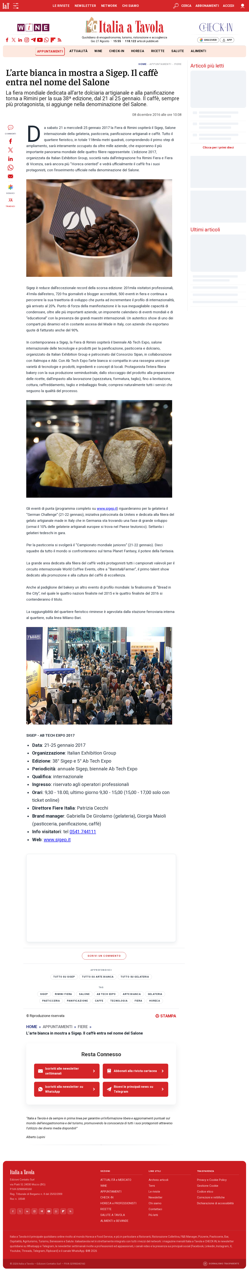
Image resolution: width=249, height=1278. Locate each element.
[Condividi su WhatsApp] (10, 167)
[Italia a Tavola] (124, 25)
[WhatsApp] (46, 40)
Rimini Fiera (63, 994)
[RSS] (60, 40)
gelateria (155, 994)
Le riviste (154, 1191)
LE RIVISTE (61, 6)
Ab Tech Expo (106, 994)
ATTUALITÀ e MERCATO (115, 1180)
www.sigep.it (107, 508)
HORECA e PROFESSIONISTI (118, 1203)
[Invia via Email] (10, 176)
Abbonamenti (207, 6)
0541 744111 (83, 831)
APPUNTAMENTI (50, 51)
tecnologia (119, 1000)
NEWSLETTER (85, 6)
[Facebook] (7, 40)
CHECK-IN (116, 51)
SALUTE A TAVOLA (112, 1215)
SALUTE (177, 51)
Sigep (44, 994)
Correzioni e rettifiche (211, 1197)
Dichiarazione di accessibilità (215, 1203)
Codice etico (205, 1191)
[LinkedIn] (20, 40)
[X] (14, 40)
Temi (152, 1185)
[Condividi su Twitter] (10, 150)
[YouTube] (40, 40)
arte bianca (132, 994)
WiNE (98, 51)
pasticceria (51, 1000)
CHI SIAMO (130, 6)
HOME (142, 64)
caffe (99, 1000)
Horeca (154, 1000)
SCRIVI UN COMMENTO (104, 955)
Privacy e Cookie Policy (212, 1180)
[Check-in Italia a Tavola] (215, 27)
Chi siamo (155, 1203)
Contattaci (155, 1209)
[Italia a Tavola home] (52, 1172)
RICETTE (158, 51)
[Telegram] (33, 40)
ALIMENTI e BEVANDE (114, 1221)
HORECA (137, 51)
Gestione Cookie (207, 1185)
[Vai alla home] (9, 51)
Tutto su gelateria (135, 976)
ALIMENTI (198, 51)
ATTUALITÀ (78, 51)
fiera (138, 1000)
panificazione (77, 1000)
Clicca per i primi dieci (218, 147)
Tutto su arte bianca (98, 976)
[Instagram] (27, 40)
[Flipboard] (53, 40)
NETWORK (109, 6)
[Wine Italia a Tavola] (33, 27)
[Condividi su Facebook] (10, 141)
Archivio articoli (158, 1180)
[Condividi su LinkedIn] (10, 158)
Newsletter (155, 1197)
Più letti (153, 1215)
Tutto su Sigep (64, 976)
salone (84, 994)
